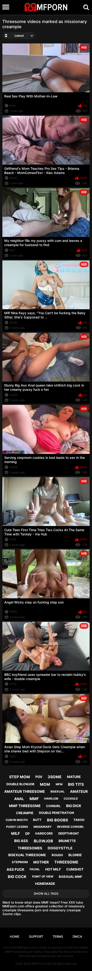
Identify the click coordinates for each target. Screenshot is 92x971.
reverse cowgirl (70, 826)
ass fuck (15, 869)
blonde (75, 855)
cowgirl (53, 806)
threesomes (30, 848)
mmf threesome (25, 806)
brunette (67, 841)
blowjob (43, 841)
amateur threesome (24, 791)
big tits (76, 784)
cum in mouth (17, 820)
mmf (34, 798)
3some (55, 776)
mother (41, 862)
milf (15, 833)
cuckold (71, 798)
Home (14, 936)
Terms (58, 936)
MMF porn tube (42, 963)
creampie (24, 813)
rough (57, 855)
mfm (59, 784)
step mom (19, 776)
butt (37, 820)
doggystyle (60, 848)
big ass (21, 841)
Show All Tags (46, 893)
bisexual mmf (70, 876)
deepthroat (68, 833)
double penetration (56, 813)
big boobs (57, 820)
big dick (73, 806)
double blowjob (20, 784)
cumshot (75, 869)
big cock (17, 876)
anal (19, 799)
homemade (45, 884)
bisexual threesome (27, 855)
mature (74, 777)
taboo (78, 820)
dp (27, 834)
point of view (42, 876)
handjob (51, 798)
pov (38, 777)
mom (45, 784)
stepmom (20, 862)
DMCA (77, 936)
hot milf (53, 869)
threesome (66, 862)
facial (35, 869)
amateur (79, 791)
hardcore (44, 833)
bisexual (57, 791)
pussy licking (17, 826)
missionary (42, 826)
